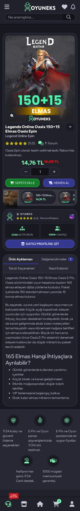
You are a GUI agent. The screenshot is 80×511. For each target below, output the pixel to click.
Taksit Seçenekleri (21, 268)
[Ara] (68, 17)
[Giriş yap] (72, 504)
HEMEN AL (61, 183)
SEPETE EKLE (25, 183)
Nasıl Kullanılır (58, 268)
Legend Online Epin (19, 136)
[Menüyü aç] (6, 7)
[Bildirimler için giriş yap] (73, 7)
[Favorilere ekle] (70, 126)
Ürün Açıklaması (20, 259)
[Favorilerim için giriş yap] (64, 7)
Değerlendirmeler (56, 259)
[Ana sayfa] (40, 504)
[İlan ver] (24, 504)
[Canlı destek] (8, 504)
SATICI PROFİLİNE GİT (42, 244)
